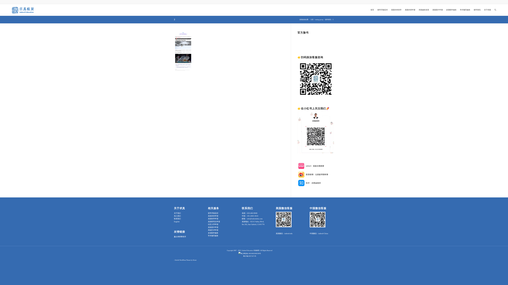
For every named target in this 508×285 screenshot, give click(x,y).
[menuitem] (372, 10)
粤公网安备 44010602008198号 (251, 253)
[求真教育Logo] (23, 10)
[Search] (495, 10)
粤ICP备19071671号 (249, 256)
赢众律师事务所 (180, 237)
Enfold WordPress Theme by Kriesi (185, 260)
